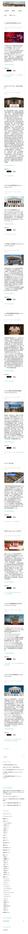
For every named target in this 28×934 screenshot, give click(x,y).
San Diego (6, 896)
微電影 (13, 10)
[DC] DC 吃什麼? (9, 463)
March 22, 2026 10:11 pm (8, 681)
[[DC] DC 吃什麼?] (14, 482)
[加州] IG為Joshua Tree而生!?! (13, 531)
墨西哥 (4, 845)
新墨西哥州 (6, 906)
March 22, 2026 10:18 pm (8, 610)
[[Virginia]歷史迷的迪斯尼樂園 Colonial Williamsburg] (14, 411)
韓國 (5, 831)
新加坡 (5, 825)
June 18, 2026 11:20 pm (8, 191)
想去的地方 (5, 847)
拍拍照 (20, 10)
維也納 (5, 866)
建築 (16, 740)
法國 (5, 862)
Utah (5, 898)
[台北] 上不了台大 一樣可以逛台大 (11, 767)
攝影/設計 (5, 852)
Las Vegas (6, 886)
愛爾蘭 (5, 859)
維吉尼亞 (21, 452)
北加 (5, 900)
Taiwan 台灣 (11, 175)
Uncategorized (6, 816)
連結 (5, 15)
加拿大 (4, 840)
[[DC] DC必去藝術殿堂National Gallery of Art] (14, 206)
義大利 (5, 868)
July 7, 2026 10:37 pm (8, 92)
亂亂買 (4, 818)
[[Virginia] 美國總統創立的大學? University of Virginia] (14, 624)
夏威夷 (5, 902)
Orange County (17, 592)
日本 (5, 827)
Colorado (6, 880)
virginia (17, 452)
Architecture (17, 739)
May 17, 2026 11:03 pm (8, 397)
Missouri (6, 890)
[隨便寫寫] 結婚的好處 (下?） (15, 803)
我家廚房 (5, 850)
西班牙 (5, 874)
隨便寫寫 (5, 912)
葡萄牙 (5, 872)
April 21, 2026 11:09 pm (8, 468)
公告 (4, 835)
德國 (5, 857)
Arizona (5, 879)
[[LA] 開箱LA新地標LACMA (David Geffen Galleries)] (14, 265)
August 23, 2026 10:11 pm (8, 27)
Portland (6, 894)
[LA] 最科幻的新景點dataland (12, 23)
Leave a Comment (18, 27)
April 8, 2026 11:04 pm (8, 535)
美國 (4, 877)
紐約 (5, 908)
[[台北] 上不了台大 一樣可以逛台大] (14, 107)
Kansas (5, 884)
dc (15, 234)
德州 (5, 904)
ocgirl (5, 29)
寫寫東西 (6, 10)
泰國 (5, 829)
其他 (4, 837)
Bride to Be (5, 813)
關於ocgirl (13, 15)
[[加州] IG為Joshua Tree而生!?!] (14, 550)
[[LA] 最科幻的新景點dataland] (14, 42)
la (4, 76)
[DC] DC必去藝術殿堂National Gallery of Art (13, 769)
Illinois (5, 882)
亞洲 (4, 821)
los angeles (8, 76)
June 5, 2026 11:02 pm (8, 250)
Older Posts (6, 748)
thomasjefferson (19, 663)
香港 (5, 833)
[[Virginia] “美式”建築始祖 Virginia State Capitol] (14, 695)
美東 (9, 234)
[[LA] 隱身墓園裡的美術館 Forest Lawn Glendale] (14, 334)
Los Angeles (11, 303)
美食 (18, 521)
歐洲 (4, 855)
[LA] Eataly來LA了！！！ (15, 796)
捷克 (5, 861)
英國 (5, 870)
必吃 (16, 521)
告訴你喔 (5, 842)
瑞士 (5, 864)
